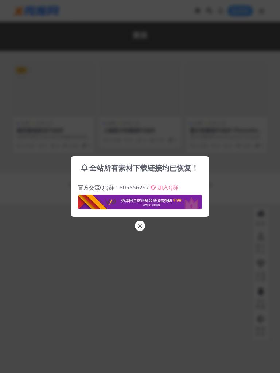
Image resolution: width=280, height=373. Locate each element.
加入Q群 (168, 187)
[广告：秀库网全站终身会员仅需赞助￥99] (140, 200)
